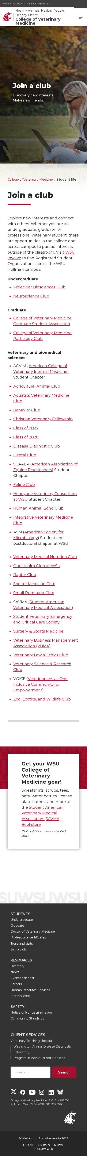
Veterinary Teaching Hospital (32, 1041)
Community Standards (27, 1018)
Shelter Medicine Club (34, 583)
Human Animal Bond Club (38, 508)
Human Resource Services (30, 990)
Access (28, 1145)
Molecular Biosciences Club (39, 287)
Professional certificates (28, 937)
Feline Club (24, 484)
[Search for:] (30, 1072)
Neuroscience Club (31, 296)
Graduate (17, 926)
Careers (16, 984)
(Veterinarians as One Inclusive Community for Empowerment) (40, 684)
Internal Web (20, 996)
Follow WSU (43, 1149)
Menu (80, 16)
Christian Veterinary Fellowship (43, 419)
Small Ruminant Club (33, 593)
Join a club (18, 949)
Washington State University (26, 3)
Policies (44, 1145)
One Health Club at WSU (36, 566)
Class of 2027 (25, 428)
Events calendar (22, 978)
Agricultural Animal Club (36, 386)
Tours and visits (22, 943)
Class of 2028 (25, 437)
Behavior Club (26, 410)
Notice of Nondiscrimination (31, 1012)
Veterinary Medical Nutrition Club (45, 556)
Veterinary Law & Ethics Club (40, 655)
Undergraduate (22, 920)
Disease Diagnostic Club (36, 446)
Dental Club (24, 455)
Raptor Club (24, 574)
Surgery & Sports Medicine (38, 631)
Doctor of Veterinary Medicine (33, 931)
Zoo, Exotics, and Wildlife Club (42, 699)
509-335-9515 (54, 1104)
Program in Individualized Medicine (39, 1058)
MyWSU (59, 1145)
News (15, 972)
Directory (17, 966)
